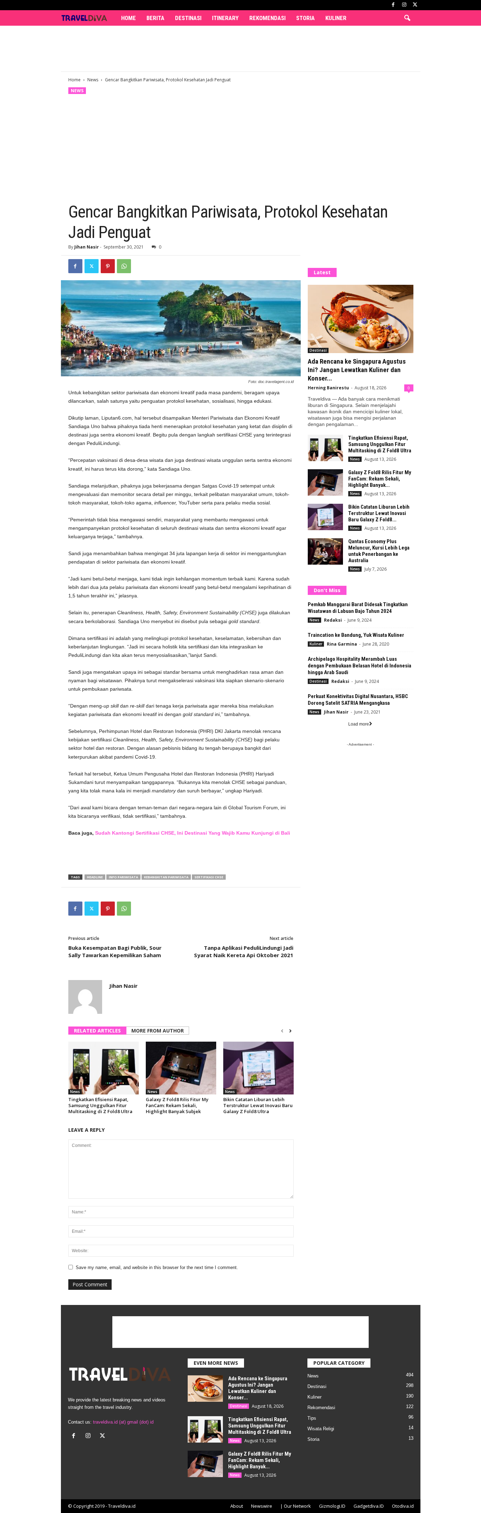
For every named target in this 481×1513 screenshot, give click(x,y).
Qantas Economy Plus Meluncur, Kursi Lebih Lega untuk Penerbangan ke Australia (379, 551)
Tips (311, 1418)
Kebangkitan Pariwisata (166, 877)
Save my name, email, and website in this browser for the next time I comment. (157, 1267)
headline (95, 877)
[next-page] (290, 1031)
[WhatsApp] (124, 266)
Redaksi (333, 620)
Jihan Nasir (86, 247)
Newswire (261, 1506)
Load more (358, 724)
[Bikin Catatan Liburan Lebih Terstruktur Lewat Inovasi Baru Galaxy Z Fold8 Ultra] (258, 1068)
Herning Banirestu (328, 388)
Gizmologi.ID (332, 1506)
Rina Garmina (342, 644)
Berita (155, 17)
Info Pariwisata (123, 877)
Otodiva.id (403, 1506)
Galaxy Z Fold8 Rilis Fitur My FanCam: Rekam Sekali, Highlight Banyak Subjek (177, 1105)
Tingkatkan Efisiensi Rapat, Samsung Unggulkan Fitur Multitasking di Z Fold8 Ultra (100, 1105)
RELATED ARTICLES (97, 1030)
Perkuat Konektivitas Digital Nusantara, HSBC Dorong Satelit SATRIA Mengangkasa (358, 699)
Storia (305, 17)
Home (128, 17)
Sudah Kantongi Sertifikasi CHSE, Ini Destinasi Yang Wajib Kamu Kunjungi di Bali (192, 833)
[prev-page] (282, 1031)
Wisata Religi (320, 1428)
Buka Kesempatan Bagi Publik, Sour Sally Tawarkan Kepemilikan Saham (115, 951)
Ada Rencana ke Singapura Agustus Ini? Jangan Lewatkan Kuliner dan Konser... (357, 369)
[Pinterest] (108, 266)
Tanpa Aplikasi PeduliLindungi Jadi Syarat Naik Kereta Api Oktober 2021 (243, 951)
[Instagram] (404, 5)
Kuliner (335, 17)
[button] (407, 18)
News (92, 80)
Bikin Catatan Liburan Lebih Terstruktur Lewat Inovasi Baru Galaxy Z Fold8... (379, 513)
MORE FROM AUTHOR (157, 1030)
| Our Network (295, 1506)
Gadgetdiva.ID (369, 1506)
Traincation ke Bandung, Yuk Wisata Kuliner (356, 635)
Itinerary (225, 17)
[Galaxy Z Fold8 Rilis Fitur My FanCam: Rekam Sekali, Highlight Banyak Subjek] (181, 1068)
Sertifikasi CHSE (208, 877)
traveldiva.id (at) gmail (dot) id (123, 1422)
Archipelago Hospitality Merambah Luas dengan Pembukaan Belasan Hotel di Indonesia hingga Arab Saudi (359, 666)
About (236, 1506)
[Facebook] (393, 5)
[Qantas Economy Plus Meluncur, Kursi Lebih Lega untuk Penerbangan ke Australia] (325, 551)
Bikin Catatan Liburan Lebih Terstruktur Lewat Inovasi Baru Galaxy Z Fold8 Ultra (258, 1105)
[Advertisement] (240, 48)
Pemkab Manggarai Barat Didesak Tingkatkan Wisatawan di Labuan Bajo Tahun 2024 (358, 607)
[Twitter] (92, 266)
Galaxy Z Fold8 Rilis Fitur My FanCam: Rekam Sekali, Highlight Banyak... (379, 478)
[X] (415, 5)
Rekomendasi (267, 17)
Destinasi (188, 17)
